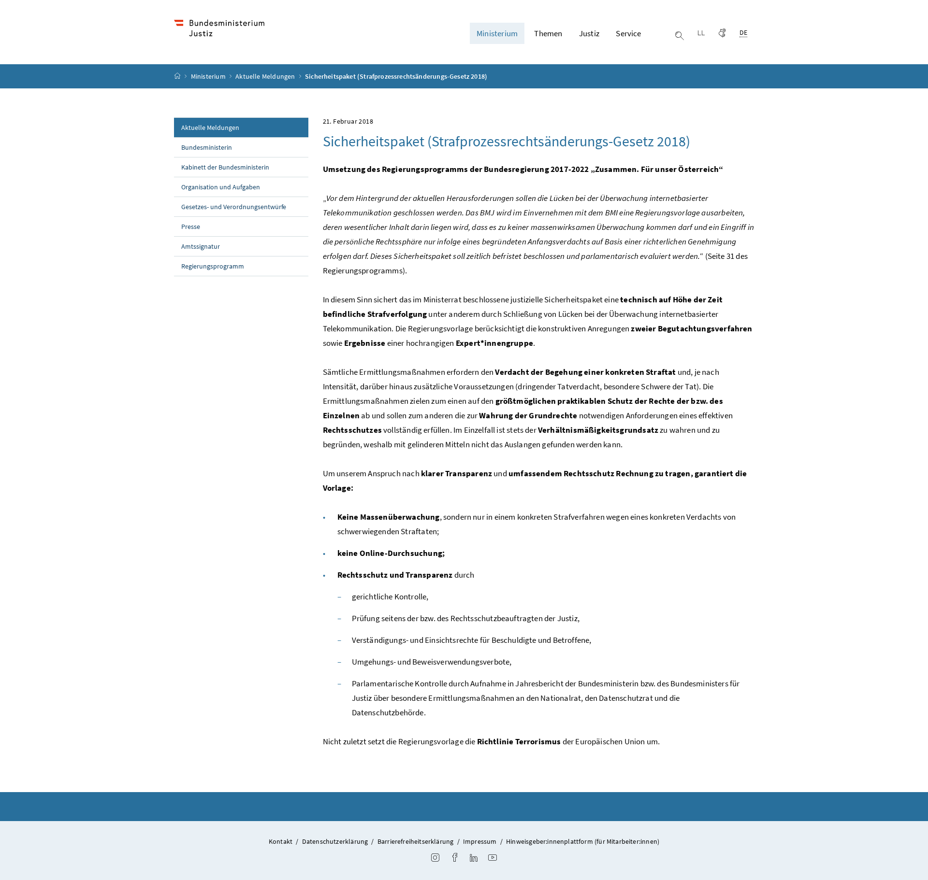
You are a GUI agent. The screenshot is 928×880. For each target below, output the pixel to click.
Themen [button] (548, 33)
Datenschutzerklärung (335, 841)
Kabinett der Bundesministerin (225, 167)
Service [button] (628, 33)
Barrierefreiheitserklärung (415, 841)
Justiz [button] (589, 33)
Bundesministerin (206, 147)
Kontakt (280, 841)
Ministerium (209, 76)
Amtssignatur (200, 246)
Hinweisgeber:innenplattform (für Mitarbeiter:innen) (582, 841)
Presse (190, 226)
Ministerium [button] (497, 33)
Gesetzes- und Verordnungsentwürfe (233, 206)
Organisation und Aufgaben (220, 187)
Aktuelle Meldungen (265, 76)
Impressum (480, 841)
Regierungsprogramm (212, 266)
